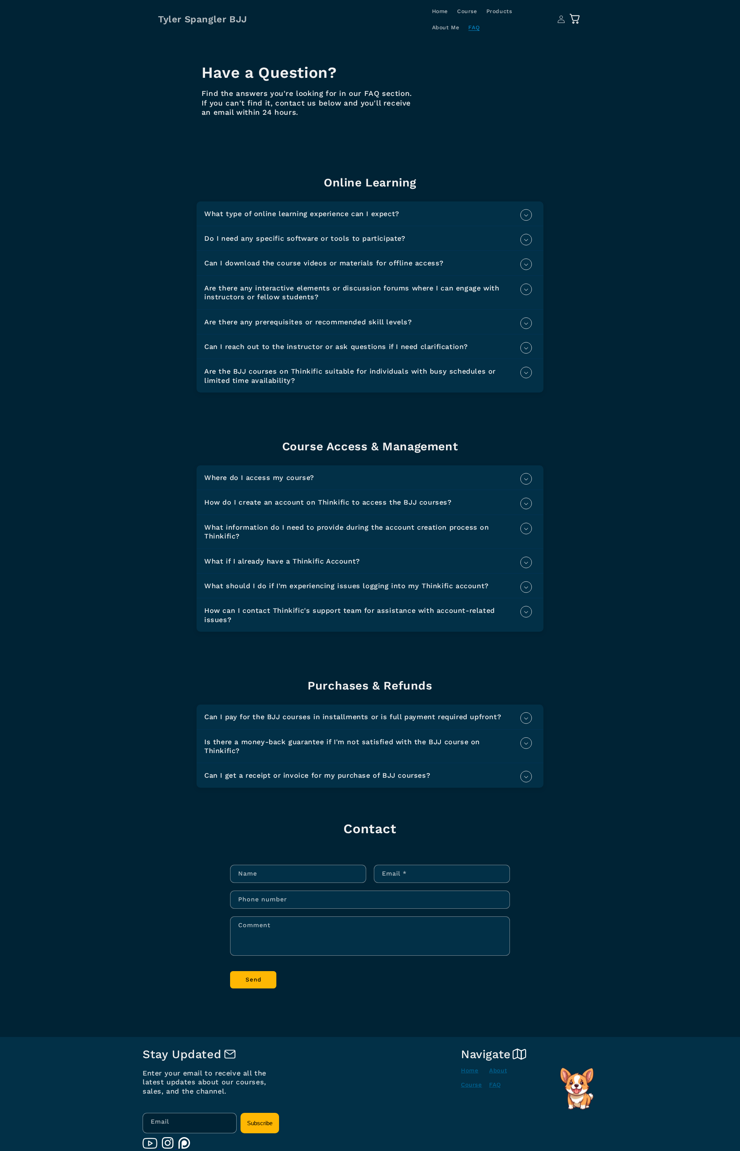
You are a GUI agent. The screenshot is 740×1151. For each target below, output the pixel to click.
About (498, 1070)
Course (471, 1084)
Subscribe (259, 1123)
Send (253, 979)
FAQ (495, 1084)
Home (469, 1070)
